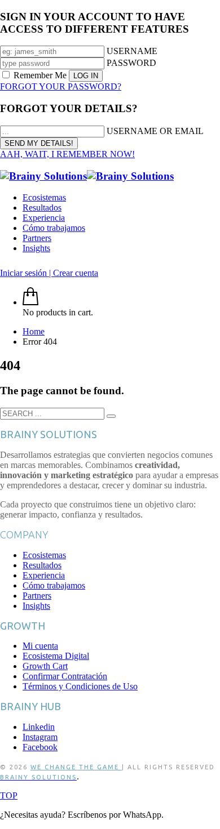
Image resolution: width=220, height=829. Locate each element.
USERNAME (132, 51)
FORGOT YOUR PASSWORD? (60, 86)
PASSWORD (131, 63)
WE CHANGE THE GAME (76, 767)
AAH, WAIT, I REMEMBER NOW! (67, 154)
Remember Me (40, 75)
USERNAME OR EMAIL (155, 131)
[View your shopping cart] (30, 302)
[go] (111, 416)
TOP (8, 795)
